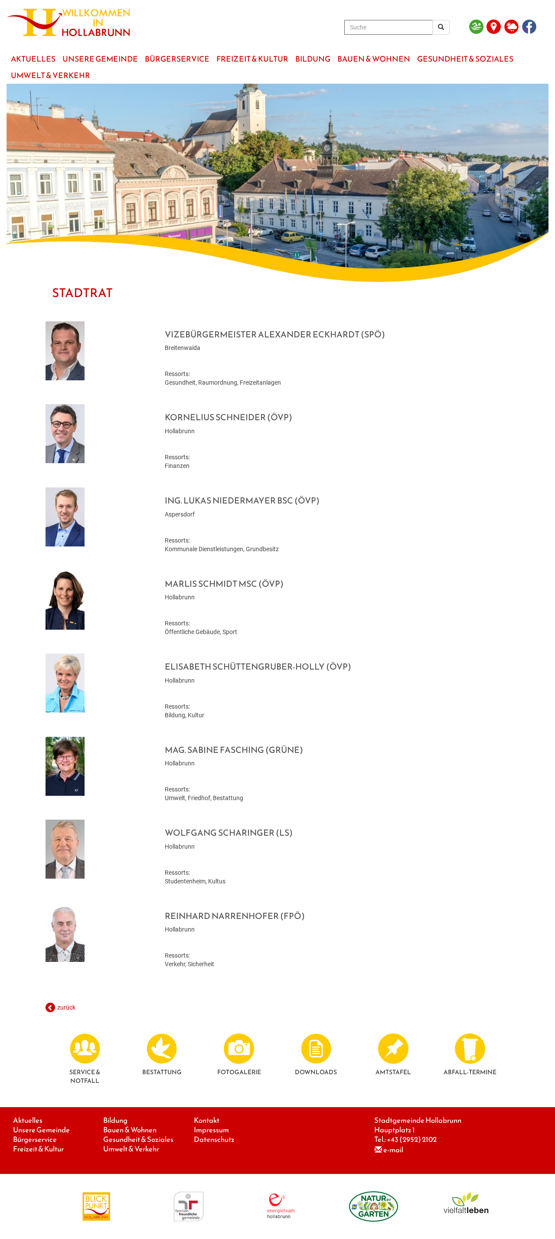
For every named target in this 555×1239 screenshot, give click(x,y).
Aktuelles (27, 1120)
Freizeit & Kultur (38, 1149)
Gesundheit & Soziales (138, 1139)
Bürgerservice (35, 1139)
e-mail (393, 1149)
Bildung (115, 1120)
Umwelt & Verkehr (131, 1149)
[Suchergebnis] (441, 27)
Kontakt (206, 1120)
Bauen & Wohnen (130, 1130)
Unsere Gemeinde (41, 1130)
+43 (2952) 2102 (412, 1139)
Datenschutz (214, 1139)
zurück (66, 1007)
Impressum (211, 1130)
